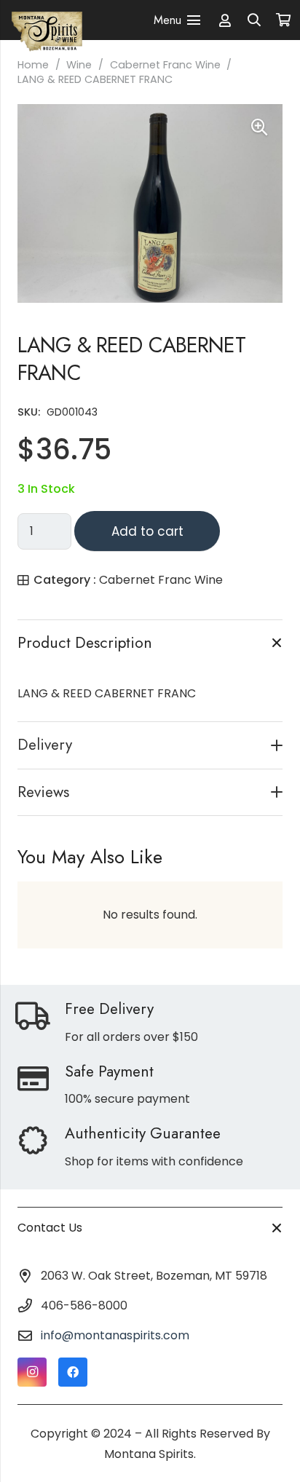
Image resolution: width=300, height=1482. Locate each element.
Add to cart (147, 531)
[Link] (225, 20)
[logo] (47, 20)
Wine (79, 65)
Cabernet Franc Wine (165, 65)
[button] (254, 20)
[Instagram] (32, 1372)
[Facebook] (72, 1372)
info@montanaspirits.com (115, 1335)
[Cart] (283, 20)
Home (33, 65)
